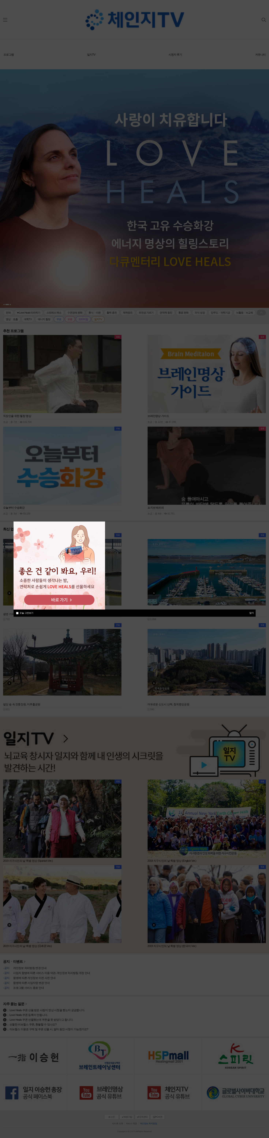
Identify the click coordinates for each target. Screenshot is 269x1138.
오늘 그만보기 (26, 613)
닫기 (251, 612)
